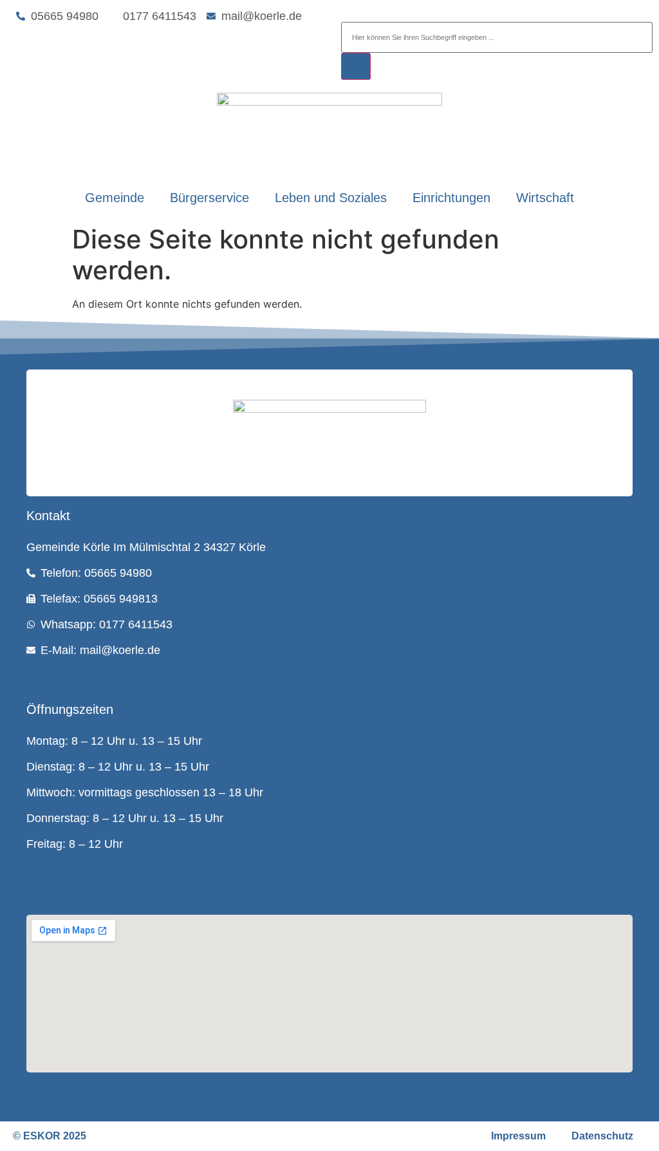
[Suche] (356, 66)
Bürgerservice (209, 198)
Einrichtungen (451, 198)
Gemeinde (114, 198)
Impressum (518, 1135)
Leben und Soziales (331, 198)
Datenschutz (602, 1135)
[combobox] (497, 37)
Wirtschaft (545, 198)
